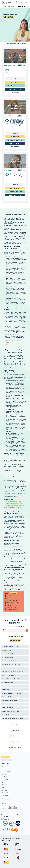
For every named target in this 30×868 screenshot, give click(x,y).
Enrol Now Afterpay (15, 89)
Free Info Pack (15, 92)
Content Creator (11, 604)
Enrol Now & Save (15, 82)
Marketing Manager (12, 600)
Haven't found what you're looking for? (15, 621)
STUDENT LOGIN (6, 760)
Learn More (15, 79)
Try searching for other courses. (15, 626)
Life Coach (10, 605)
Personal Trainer (11, 607)
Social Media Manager (13, 602)
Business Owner (11, 597)
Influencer (10, 598)
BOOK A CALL (5, 756)
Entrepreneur (11, 595)
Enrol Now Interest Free (15, 86)
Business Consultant (12, 609)
